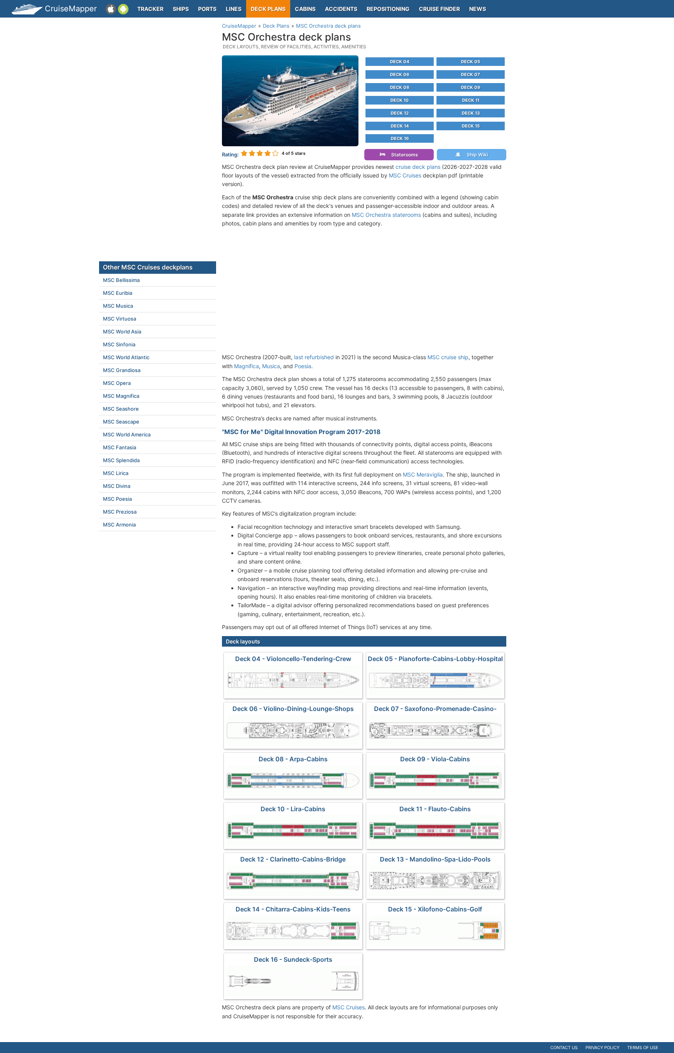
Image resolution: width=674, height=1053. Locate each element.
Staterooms (403, 155)
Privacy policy (602, 1047)
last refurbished (314, 357)
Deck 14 (400, 126)
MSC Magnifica (121, 396)
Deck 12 (400, 113)
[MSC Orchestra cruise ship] (290, 100)
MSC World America (127, 434)
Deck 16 (400, 138)
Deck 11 (470, 100)
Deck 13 (471, 113)
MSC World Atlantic (126, 357)
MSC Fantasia (119, 447)
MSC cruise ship (447, 357)
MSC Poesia (117, 499)
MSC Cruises (405, 175)
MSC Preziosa (120, 512)
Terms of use (642, 1047)
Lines (233, 8)
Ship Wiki (475, 155)
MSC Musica (118, 306)
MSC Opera (117, 383)
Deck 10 (399, 100)
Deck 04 (399, 61)
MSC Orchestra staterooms (386, 214)
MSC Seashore (121, 409)
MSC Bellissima (121, 280)
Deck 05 (470, 61)
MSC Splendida (121, 460)
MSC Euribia (117, 293)
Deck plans (268, 8)
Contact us (564, 1047)
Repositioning (388, 8)
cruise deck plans (418, 166)
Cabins (305, 8)
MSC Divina (116, 486)
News (477, 8)
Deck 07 (470, 74)
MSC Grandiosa (121, 370)
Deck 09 (470, 87)
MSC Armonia (119, 524)
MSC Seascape (121, 421)
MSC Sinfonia (119, 344)
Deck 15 (471, 126)
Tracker (150, 8)
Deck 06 (399, 74)
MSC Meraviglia (423, 474)
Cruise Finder (439, 8)
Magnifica (246, 366)
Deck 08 (399, 87)
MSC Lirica (115, 473)
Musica (271, 366)
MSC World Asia (122, 331)
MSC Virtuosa (119, 319)
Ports (207, 8)
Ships (181, 8)
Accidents (341, 8)
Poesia (302, 366)
